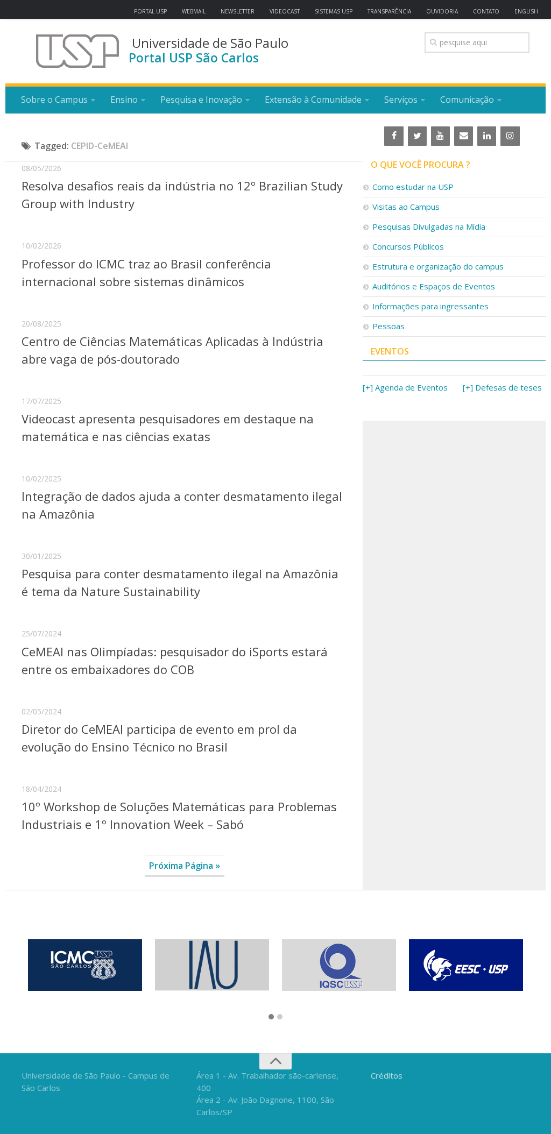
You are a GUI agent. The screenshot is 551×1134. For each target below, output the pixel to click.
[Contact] (463, 136)
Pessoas (388, 326)
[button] (271, 1017)
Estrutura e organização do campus (438, 266)
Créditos (386, 1075)
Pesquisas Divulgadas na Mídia (428, 226)
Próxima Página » (184, 865)
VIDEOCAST (285, 11)
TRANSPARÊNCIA (389, 11)
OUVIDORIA (442, 11)
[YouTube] (440, 136)
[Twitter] (417, 136)
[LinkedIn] (486, 136)
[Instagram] (509, 136)
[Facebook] (393, 136)
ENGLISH (526, 11)
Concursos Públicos (408, 246)
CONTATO (486, 11)
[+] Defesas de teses (502, 387)
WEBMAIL (194, 11)
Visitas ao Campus (406, 206)
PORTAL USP (150, 11)
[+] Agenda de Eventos (405, 387)
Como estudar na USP (413, 186)
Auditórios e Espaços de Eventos (433, 286)
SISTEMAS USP (333, 11)
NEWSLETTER (238, 11)
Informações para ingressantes (430, 306)
